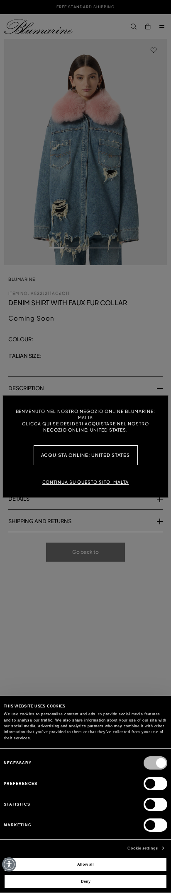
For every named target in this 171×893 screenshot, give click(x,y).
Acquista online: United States (85, 455)
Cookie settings (142, 848)
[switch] (155, 783)
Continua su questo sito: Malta (85, 482)
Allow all (85, 864)
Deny (85, 881)
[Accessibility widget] (9, 864)
